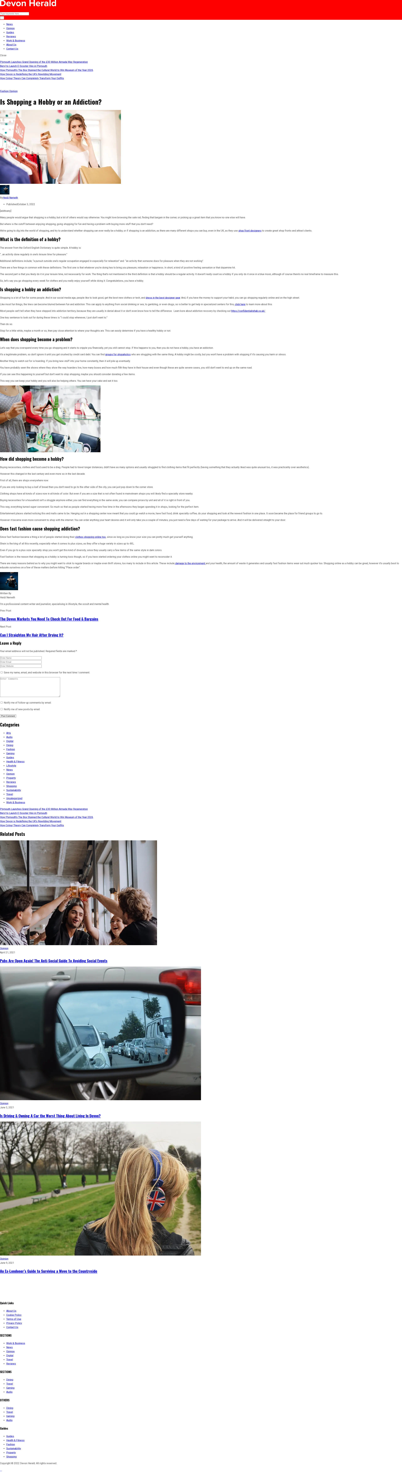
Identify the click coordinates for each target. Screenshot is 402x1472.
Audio (9, 737)
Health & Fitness (15, 761)
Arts (8, 733)
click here (240, 304)
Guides (10, 32)
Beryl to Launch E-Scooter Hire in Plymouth (23, 66)
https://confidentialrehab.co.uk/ (248, 310)
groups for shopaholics (118, 354)
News (9, 24)
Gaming (10, 753)
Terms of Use (13, 1319)
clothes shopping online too (90, 536)
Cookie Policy (14, 1315)
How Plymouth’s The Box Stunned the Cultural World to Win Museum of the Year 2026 (46, 70)
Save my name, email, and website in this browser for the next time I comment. (47, 672)
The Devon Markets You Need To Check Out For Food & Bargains (49, 619)
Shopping (11, 786)
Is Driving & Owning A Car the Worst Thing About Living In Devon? (50, 1115)
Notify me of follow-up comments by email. (27, 702)
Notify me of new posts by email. (22, 709)
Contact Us (12, 48)
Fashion (4, 91)
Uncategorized (14, 798)
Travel (9, 794)
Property (11, 777)
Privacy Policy (14, 1323)
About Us (11, 44)
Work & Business (15, 40)
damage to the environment (190, 563)
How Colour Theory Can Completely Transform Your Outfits (32, 78)
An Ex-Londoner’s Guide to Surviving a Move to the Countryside (48, 1271)
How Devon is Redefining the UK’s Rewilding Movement (30, 74)
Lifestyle (11, 765)
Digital (9, 741)
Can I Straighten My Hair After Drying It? (31, 635)
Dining (9, 745)
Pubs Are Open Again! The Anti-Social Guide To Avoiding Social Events (53, 960)
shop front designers (249, 230)
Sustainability (13, 790)
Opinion (10, 28)
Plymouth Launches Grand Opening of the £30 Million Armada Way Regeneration (44, 61)
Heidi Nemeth (10, 197)
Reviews (11, 36)
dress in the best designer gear (163, 297)
